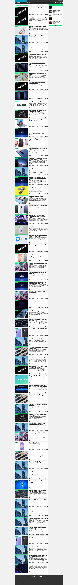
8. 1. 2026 (42, 459)
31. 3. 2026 (42, 344)
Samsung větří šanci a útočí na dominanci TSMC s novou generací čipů (37, 491)
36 (46, 562)
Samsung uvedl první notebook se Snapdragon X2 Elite (36, 120)
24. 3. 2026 (42, 260)
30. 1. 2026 (42, 515)
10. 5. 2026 (42, 223)
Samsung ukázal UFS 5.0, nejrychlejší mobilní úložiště (38, 102)
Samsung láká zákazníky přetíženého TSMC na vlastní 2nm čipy (38, 320)
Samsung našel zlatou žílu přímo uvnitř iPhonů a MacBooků (37, 292)
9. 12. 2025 (42, 562)
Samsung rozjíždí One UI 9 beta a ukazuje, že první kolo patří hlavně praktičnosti (38, 376)
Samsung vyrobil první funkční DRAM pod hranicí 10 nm (37, 273)
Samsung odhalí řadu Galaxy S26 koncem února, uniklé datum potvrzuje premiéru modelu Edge (37, 481)
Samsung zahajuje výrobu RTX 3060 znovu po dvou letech (38, 405)
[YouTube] (58, 0)
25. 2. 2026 (42, 203)
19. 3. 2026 (42, 392)
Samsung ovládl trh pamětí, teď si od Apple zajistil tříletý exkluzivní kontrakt (38, 367)
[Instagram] (59, 0)
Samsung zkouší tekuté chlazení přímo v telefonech (37, 27)
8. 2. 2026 (42, 497)
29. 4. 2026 (42, 70)
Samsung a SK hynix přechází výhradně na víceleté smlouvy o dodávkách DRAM (37, 395)
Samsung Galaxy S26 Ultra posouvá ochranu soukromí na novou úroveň (38, 443)
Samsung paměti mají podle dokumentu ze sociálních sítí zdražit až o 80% (38, 462)
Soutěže (28, 2)
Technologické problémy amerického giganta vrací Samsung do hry (38, 348)
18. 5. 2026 (42, 155)
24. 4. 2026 (42, 193)
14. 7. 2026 (42, 184)
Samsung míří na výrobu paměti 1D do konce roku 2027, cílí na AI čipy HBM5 (38, 311)
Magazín (23, 2)
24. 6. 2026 (42, 107)
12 (46, 534)
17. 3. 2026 (42, 440)
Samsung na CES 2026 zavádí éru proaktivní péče (38, 500)
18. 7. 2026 (42, 117)
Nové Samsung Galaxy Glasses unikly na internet (37, 74)
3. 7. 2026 (43, 289)
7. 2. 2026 (42, 478)
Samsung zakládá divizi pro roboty (36, 7)
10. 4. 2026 (42, 373)
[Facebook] (60, 0)
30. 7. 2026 (42, 89)
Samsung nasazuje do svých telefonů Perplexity (36, 197)
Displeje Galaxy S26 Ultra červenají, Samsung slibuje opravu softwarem (38, 92)
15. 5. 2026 (42, 307)
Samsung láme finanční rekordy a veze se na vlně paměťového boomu (38, 509)
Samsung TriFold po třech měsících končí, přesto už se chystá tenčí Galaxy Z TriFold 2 (38, 386)
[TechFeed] (17, 2)
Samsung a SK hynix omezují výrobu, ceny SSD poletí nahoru (37, 528)
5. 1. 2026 (42, 506)
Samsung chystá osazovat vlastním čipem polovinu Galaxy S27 (37, 358)
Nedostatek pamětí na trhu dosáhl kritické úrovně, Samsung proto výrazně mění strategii (38, 556)
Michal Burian (32, 223)
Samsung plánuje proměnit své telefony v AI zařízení (38, 149)
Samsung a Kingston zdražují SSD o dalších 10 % (38, 187)
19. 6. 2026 (42, 316)
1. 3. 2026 (42, 174)
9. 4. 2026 (42, 242)
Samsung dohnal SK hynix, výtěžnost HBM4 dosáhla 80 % (38, 55)
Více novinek (56, 25)
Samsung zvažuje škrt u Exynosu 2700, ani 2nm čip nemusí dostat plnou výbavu (37, 301)
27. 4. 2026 (42, 279)
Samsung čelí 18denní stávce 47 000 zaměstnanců (36, 36)
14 (46, 552)
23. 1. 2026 (42, 468)
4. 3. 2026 (42, 363)
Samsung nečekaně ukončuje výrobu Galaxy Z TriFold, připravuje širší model (38, 159)
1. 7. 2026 (42, 23)
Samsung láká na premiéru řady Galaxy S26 (38, 328)
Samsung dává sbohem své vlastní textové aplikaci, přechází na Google (38, 236)
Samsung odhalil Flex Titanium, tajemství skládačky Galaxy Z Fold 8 (37, 111)
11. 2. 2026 (42, 354)
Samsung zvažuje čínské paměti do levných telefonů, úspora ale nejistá (38, 45)
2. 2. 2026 (42, 487)
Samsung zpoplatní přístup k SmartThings (37, 17)
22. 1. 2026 (42, 543)
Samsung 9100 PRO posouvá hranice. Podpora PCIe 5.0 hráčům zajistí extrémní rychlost (37, 216)
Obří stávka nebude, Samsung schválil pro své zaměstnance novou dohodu (37, 129)
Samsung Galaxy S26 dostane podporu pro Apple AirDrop (37, 254)
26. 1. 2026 (41, 552)
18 (46, 459)
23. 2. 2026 (42, 430)
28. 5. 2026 (42, 136)
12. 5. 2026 (42, 251)
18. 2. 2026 (42, 335)
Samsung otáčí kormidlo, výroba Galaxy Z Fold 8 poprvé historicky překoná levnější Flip (37, 471)
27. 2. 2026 (42, 449)
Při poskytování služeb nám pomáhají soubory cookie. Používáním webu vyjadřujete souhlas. (22, 579)
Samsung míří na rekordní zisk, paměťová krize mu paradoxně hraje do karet (37, 424)
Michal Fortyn (32, 14)
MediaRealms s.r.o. (17, 581)
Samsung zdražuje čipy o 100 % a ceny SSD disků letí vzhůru (37, 547)
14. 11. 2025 (42, 571)
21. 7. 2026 (42, 98)
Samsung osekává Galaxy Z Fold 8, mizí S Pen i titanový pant (38, 415)
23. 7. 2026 (42, 14)
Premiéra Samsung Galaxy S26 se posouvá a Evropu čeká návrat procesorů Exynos (38, 537)
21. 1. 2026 (41, 534)
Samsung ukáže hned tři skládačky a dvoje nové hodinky (38, 227)
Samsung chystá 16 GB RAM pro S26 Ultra (37, 565)
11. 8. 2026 (42, 60)
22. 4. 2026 (42, 298)
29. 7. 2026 (42, 51)
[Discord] (61, 0)
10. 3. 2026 (42, 411)
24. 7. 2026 (42, 145)
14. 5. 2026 (42, 382)
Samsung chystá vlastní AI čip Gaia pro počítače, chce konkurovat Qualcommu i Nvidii (37, 178)
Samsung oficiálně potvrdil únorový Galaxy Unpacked (38, 264)
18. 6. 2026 (42, 126)
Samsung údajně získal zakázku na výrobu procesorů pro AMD (37, 245)
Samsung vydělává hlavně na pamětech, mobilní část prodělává (37, 83)
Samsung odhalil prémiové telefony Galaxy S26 (38, 206)
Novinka (17, 7)
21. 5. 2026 (42, 42)
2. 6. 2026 (43, 33)
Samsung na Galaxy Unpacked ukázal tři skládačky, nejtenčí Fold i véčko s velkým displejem (37, 139)
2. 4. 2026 (42, 326)
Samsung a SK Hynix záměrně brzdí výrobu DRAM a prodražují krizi (38, 433)
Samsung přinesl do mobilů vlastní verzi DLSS (37, 64)
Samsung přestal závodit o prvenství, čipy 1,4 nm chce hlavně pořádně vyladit (37, 283)
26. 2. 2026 (42, 212)
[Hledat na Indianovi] (55, 2)
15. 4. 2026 (42, 165)
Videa (25, 2)
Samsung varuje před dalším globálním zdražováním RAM (37, 452)
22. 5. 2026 (42, 421)
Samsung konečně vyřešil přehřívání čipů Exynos (37, 168)
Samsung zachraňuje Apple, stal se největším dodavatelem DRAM (38, 519)
